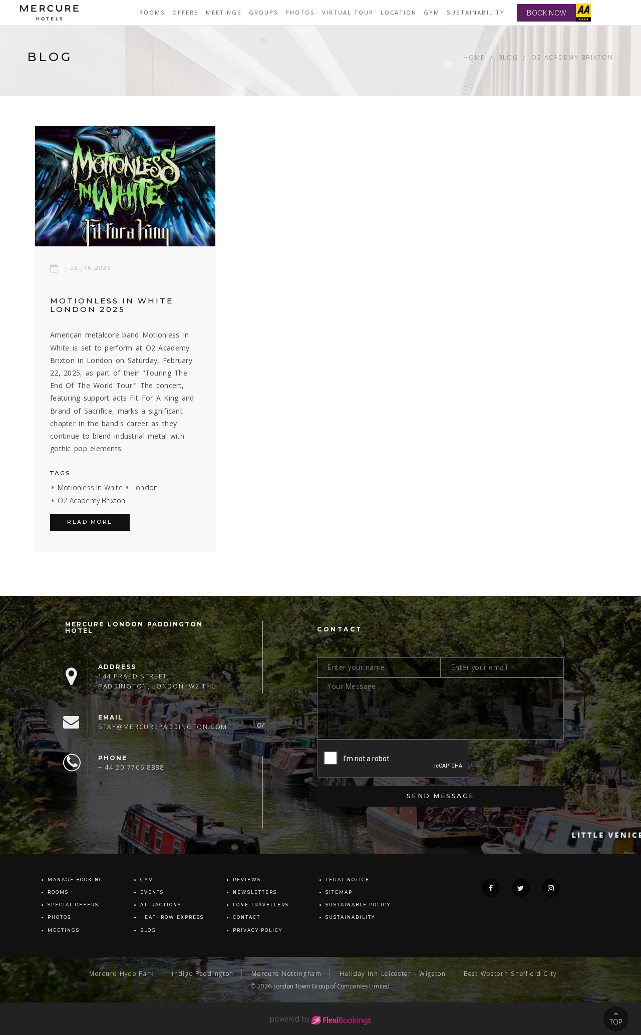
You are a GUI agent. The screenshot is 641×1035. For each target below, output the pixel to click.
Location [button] (399, 12)
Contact (246, 917)
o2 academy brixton (572, 57)
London (145, 487)
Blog (508, 57)
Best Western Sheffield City (510, 973)
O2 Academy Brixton (92, 500)
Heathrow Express (172, 917)
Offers (185, 12)
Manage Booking (76, 879)
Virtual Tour (348, 12)
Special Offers (73, 904)
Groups (263, 12)
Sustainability (476, 12)
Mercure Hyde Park (121, 973)
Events (152, 892)
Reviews (247, 879)
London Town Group (301, 986)
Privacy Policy (257, 930)
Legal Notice (348, 879)
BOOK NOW (546, 13)
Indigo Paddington (203, 973)
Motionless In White (90, 487)
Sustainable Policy (358, 904)
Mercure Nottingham (286, 973)
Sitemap (339, 892)
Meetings (224, 12)
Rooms (152, 12)
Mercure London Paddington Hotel (134, 627)
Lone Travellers (261, 904)
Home (474, 57)
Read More (90, 522)
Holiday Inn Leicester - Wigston (393, 973)
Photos (300, 12)
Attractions (160, 904)
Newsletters (255, 892)
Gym (432, 12)
